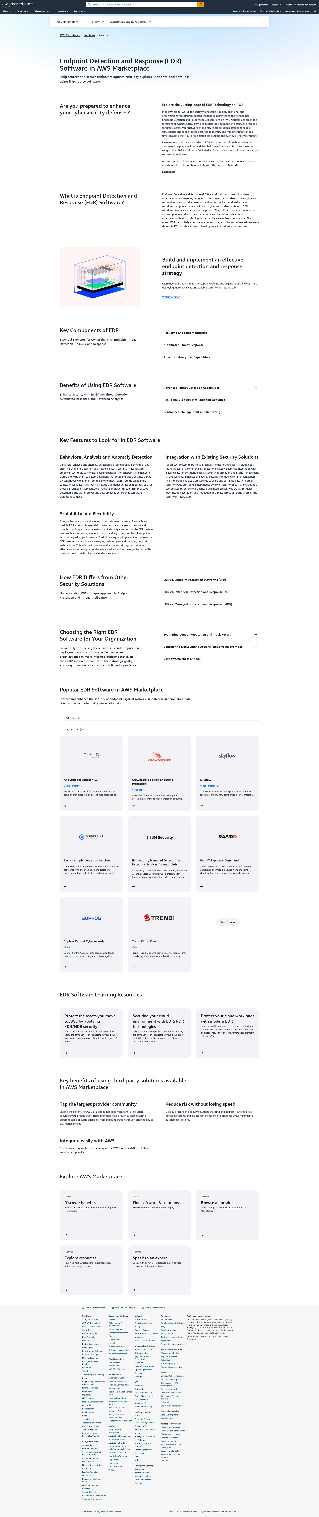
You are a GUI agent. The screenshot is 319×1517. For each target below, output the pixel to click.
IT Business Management (119, 1350)
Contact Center (115, 1329)
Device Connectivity (143, 1392)
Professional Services (144, 1465)
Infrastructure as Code (118, 1452)
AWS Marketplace (70, 35)
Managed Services (143, 1476)
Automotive (140, 1319)
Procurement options (170, 1389)
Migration (86, 1367)
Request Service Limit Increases (170, 1455)
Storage (138, 1376)
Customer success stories (172, 1337)
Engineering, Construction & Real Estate (94, 1382)
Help (315, 11)
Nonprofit (86, 1405)
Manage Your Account (171, 1423)
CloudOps (86, 1330)
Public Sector (88, 1412)
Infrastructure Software (92, 1351)
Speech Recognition (144, 1449)
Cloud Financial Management (115, 1364)
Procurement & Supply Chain (92, 1480)
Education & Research (144, 1323)
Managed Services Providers (90, 1362)
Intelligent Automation (145, 1436)
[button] (277, 4)
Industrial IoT (140, 1403)
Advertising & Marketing (93, 1374)
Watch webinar (171, 296)
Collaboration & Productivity (115, 1324)
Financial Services (90, 1387)
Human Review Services (145, 1429)
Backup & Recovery (143, 1349)
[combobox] (141, 4)
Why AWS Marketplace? (171, 1379)
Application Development (119, 1436)
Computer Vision (142, 1419)
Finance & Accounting (92, 1465)
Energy (85, 1378)
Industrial (86, 1394)
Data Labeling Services (145, 1422)
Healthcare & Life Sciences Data (120, 1393)
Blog (163, 1326)
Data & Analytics (89, 1333)
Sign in (289, 4)
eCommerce (113, 1339)
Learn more (168, 171)
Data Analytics (141, 1353)
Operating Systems (143, 1369)
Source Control (115, 1466)
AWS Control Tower (90, 1426)
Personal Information (170, 1437)
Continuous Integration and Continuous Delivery (119, 1447)
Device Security (141, 1399)
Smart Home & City (143, 1406)
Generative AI (88, 1347)
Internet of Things (90, 1354)
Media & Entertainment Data (118, 1402)
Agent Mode (262, 4)
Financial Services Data (118, 1384)
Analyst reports (167, 1333)
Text (137, 1456)
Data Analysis (88, 1461)
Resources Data (115, 1411)
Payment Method (168, 1441)
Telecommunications (91, 1422)
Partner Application (169, 1363)
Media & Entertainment (92, 1401)
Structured (139, 1453)
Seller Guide (166, 1360)
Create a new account (306, 4)
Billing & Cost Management (173, 1430)
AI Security (87, 1445)
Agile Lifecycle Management (114, 1431)
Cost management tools (171, 1392)
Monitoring (113, 1463)
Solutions (89, 35)
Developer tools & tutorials (173, 1323)
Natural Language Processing (143, 1444)
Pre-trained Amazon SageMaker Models (91, 1434)
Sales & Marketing (90, 1492)
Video (203, 785)
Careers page (206, 1333)
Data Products (88, 1337)
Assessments (140, 1469)
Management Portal (170, 1353)
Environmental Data (117, 1381)
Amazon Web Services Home (296, 11)
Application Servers (117, 1439)
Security (86, 1371)
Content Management (118, 1332)
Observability (88, 1475)
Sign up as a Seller (169, 1356)
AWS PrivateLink (89, 1429)
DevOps (85, 1340)
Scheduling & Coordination (94, 1495)
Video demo (138, 789)
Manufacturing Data (117, 1398)
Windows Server (168, 1418)
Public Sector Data (116, 1407)
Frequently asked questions (173, 1344)
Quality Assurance (90, 1485)
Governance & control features (170, 1397)
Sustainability (88, 1419)
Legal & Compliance (91, 1472)
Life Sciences (88, 1398)
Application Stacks (116, 1443)
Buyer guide (166, 1340)
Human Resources (116, 1346)
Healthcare (87, 1391)
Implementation (142, 1472)
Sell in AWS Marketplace (270, 11)
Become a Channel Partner (244, 11)
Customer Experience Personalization (91, 1453)
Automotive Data (116, 1378)
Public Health (88, 1408)
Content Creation (90, 1448)
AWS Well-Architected (92, 1323)
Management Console (170, 1427)
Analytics (139, 1385)
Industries (139, 1316)
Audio (137, 1415)
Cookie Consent (114, 1511)
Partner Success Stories (171, 1367)
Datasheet (77, 785)
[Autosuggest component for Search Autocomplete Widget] (200, 4)
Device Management (144, 1396)
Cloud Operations (116, 1359)
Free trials (165, 1402)
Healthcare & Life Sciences (146, 1333)
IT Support (87, 1468)
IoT (136, 1382)
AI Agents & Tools (90, 1319)
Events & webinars (169, 1330)
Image (137, 1433)
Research (86, 1488)
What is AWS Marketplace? (172, 1376)
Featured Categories (170, 1411)
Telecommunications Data (120, 1420)
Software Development (92, 1499)
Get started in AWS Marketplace (169, 1384)
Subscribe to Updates (170, 1434)
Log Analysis (113, 1459)
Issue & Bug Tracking (117, 1456)
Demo (67, 785)
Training (138, 1483)
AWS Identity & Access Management (171, 1446)
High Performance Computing (143, 1357)
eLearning (112, 1343)
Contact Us (166, 1460)
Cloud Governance (116, 1369)
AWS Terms (87, 1511)
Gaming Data (114, 1388)
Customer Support (90, 1458)
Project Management (117, 1353)
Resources (165, 1316)
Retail (84, 1415)
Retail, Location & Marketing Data (116, 1415)
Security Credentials (170, 1451)
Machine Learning (90, 1358)
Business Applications (91, 1326)
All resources (166, 1319)
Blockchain (113, 1319)
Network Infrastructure (145, 1366)
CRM (110, 1336)
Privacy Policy (100, 1511)
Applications (140, 1389)
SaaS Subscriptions (169, 1414)
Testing (111, 1470)
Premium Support (143, 1479)
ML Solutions (140, 1440)
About (164, 1372)
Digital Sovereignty (90, 1344)
